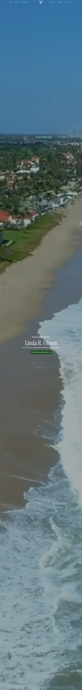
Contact (71, 2)
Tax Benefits (24, 2)
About (10, 2)
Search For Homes (17, 2)
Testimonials (66, 2)
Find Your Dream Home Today (40, 352)
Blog (28, 2)
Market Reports (60, 2)
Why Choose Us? (52, 2)
